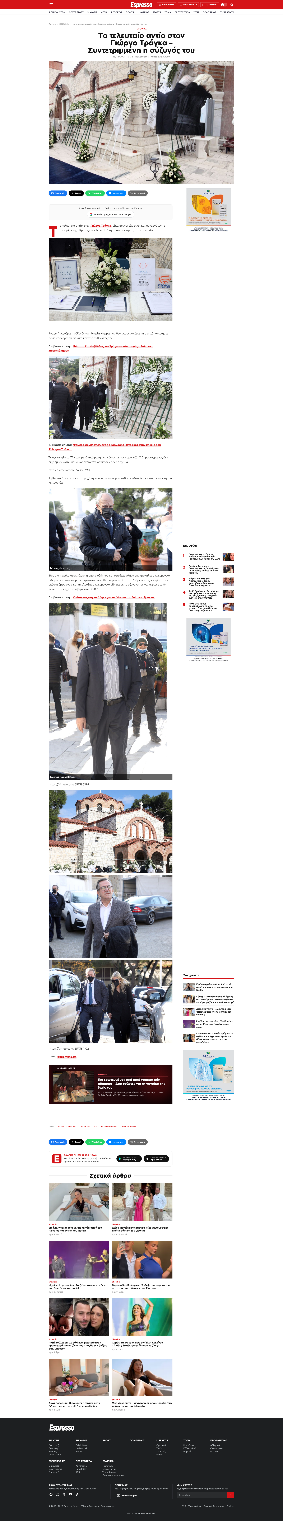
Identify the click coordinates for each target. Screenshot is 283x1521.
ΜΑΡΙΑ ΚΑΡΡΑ (129, 1126)
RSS (78, 1472)
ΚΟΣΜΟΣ (144, 12)
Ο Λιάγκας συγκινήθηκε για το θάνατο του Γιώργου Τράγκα (113, 597)
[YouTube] (70, 1494)
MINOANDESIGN (147, 1513)
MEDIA (104, 12)
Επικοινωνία (109, 1469)
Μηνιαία (187, 1451)
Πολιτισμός (137, 1440)
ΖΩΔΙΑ (167, 12)
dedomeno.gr (66, 1056)
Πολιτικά (214, 1451)
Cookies (230, 1506)
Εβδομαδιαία (190, 1448)
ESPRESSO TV (227, 12)
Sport (107, 1440)
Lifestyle (162, 1440)
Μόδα (159, 1454)
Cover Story (55, 1454)
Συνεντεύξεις (55, 1469)
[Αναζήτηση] (231, 4)
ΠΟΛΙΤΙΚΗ (131, 12)
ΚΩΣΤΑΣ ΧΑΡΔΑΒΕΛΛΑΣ (106, 1126)
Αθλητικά (215, 1445)
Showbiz (81, 1440)
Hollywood (81, 1448)
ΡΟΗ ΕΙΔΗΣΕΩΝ (57, 12)
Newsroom (141, 56)
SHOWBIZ (92, 12)
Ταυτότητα (108, 1465)
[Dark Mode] (224, 4)
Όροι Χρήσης (109, 1472)
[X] (64, 1494)
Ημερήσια (188, 1445)
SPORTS (157, 12)
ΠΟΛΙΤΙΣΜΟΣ (209, 12)
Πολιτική (53, 1448)
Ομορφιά (161, 1445)
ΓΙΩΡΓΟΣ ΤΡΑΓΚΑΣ (67, 1126)
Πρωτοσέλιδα (218, 1440)
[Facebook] (51, 1494)
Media (79, 1451)
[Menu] (51, 4)
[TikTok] (77, 1494)
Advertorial (81, 1465)
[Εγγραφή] (230, 1495)
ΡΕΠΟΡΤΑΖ (116, 12)
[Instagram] (57, 1494)
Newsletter (81, 1469)
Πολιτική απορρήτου (113, 1475)
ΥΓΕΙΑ (196, 12)
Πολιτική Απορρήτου (214, 1506)
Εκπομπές (54, 1465)
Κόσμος (53, 1451)
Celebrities (81, 1445)
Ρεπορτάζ (54, 1445)
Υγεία (159, 1448)
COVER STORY (76, 12)
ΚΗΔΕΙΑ (86, 1126)
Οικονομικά (216, 1448)
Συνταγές (161, 1451)
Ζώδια (187, 1440)
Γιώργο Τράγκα (101, 225)
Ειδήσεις (54, 1440)
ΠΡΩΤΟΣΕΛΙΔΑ (182, 12)
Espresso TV (57, 1461)
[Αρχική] (62, 1427)
